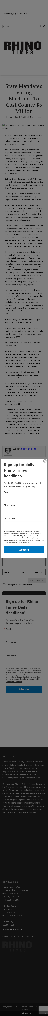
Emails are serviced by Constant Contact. (17, 542)
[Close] (45, 461)
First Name (9, 505)
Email (6, 492)
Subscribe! (24, 549)
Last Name (9, 518)
